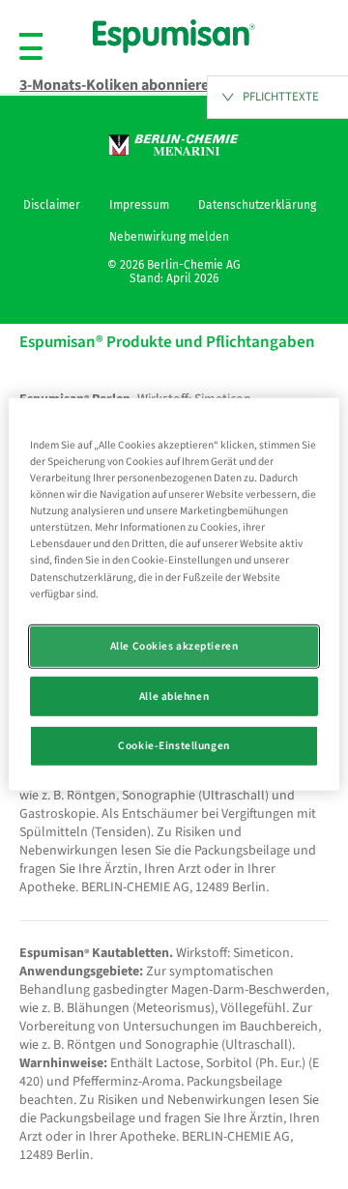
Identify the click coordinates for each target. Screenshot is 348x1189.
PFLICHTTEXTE (281, 96)
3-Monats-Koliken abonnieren (118, 85)
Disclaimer (51, 205)
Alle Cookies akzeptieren (174, 645)
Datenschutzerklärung (257, 205)
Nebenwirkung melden (169, 237)
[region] (174, 594)
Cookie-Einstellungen (173, 746)
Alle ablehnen (174, 695)
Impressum (139, 205)
